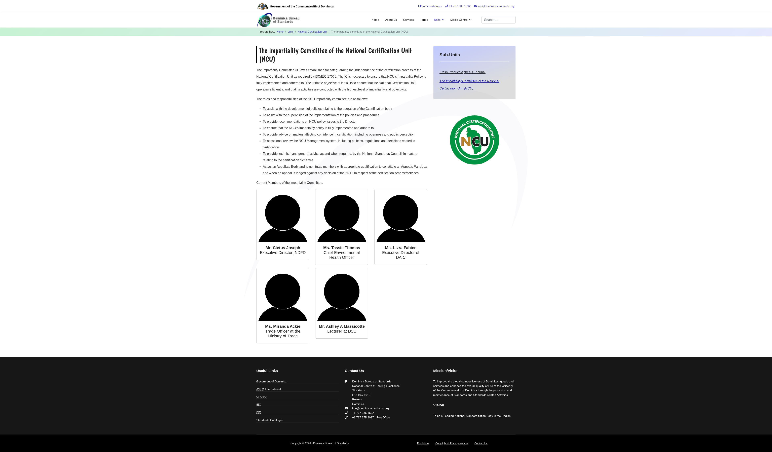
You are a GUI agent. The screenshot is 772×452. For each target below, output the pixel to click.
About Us (391, 19)
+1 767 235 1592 (459, 6)
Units (437, 19)
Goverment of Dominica (271, 381)
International (268, 389)
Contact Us (481, 443)
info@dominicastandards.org (495, 6)
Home (375, 19)
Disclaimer (423, 443)
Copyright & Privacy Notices (451, 443)
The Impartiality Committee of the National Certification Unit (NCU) (469, 84)
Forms (424, 19)
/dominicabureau (431, 6)
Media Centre (459, 19)
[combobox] (498, 20)
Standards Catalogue (269, 420)
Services (408, 19)
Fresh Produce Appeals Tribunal (462, 72)
